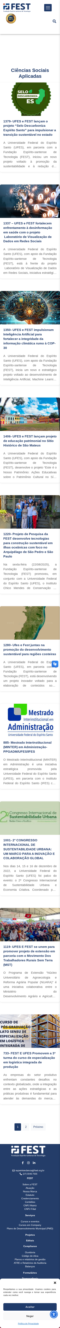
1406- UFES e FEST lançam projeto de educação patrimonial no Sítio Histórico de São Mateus (30, 441)
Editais (30, 1240)
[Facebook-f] (23, 1163)
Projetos (30, 1235)
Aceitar (30, 1306)
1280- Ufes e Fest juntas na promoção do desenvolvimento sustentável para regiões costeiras (29, 649)
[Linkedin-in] (34, 1163)
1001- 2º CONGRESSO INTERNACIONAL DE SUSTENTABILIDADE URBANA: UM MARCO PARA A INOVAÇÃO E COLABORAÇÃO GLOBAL (29, 849)
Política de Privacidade (28, 1323)
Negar (30, 1316)
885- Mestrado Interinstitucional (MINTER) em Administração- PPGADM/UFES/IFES (27, 747)
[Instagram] (28, 1163)
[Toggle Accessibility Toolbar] (54, 1314)
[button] (55, 1282)
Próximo (38, 1126)
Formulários (30, 1272)
